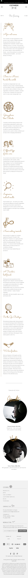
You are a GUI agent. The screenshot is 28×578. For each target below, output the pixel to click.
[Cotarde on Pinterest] (17, 554)
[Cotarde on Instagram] (14, 554)
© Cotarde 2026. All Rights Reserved (14, 556)
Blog (4, 498)
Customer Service (9, 496)
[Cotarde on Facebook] (11, 554)
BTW (4, 492)
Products (6, 490)
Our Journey (7, 494)
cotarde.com (12, 563)
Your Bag (6, 500)
